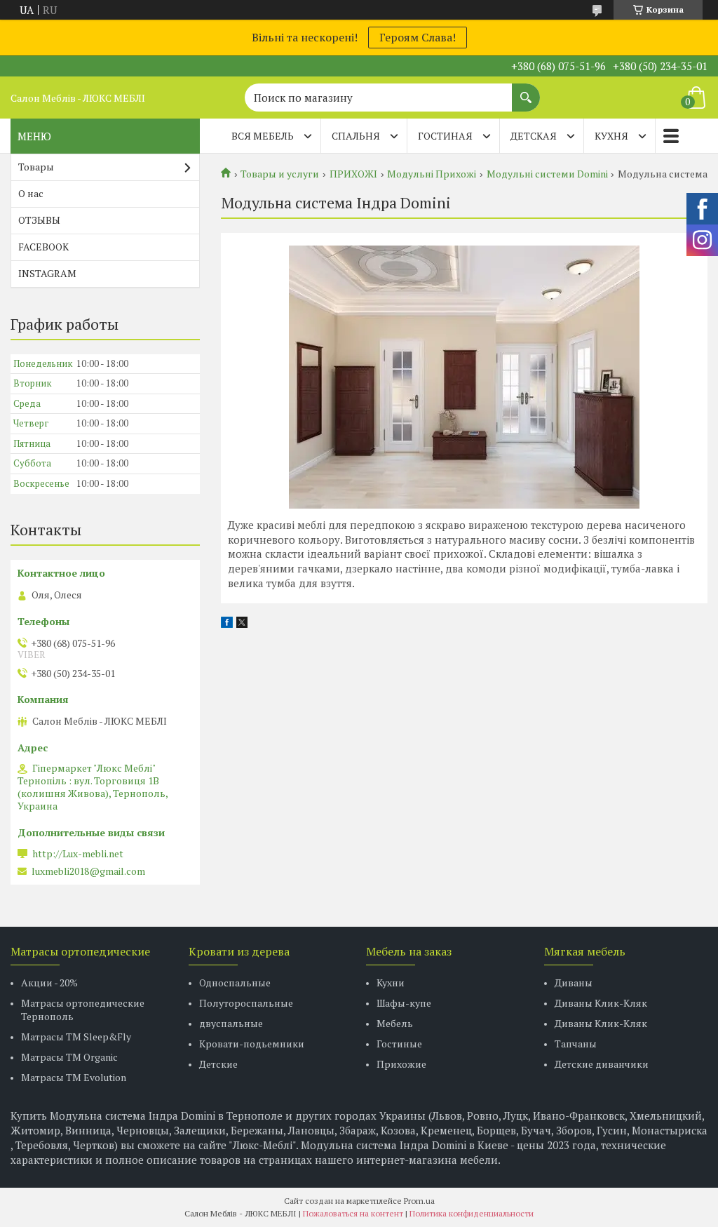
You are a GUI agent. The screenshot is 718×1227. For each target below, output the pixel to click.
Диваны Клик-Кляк (601, 1003)
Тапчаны (576, 1043)
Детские (218, 1064)
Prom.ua (419, 1200)
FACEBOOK (43, 246)
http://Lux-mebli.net (77, 853)
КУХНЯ (611, 135)
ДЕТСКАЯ (533, 135)
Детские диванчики (602, 1064)
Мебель (395, 1023)
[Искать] (526, 90)
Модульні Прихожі (431, 174)
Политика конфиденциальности (471, 1213)
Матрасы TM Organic (69, 1057)
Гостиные (399, 1043)
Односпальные (235, 982)
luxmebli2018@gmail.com (88, 871)
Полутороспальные (246, 1003)
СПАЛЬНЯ (356, 135)
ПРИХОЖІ (353, 174)
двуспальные (231, 1023)
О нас (30, 193)
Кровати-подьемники (251, 1043)
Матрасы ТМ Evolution (73, 1077)
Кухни (391, 982)
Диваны (573, 982)
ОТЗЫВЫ (39, 220)
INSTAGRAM (47, 273)
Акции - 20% (49, 982)
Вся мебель (262, 135)
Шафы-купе (404, 1003)
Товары (36, 166)
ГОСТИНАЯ (445, 135)
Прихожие (401, 1064)
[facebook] (227, 624)
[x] (242, 624)
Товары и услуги (280, 174)
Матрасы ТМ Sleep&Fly (76, 1036)
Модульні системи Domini (547, 174)
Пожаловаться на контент (353, 1213)
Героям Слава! (417, 37)
